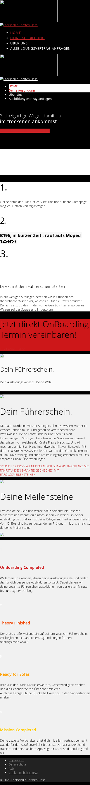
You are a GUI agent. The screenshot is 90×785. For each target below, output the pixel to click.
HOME (15, 32)
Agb (11, 768)
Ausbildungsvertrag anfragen (40, 48)
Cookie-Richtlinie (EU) (23, 773)
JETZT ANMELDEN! (12, 349)
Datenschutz (17, 764)
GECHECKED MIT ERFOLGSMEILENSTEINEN (29, 472)
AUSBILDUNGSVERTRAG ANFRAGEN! (25, 131)
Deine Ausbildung (27, 38)
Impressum (16, 760)
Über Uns (19, 43)
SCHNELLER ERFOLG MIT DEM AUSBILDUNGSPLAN (35, 466)
